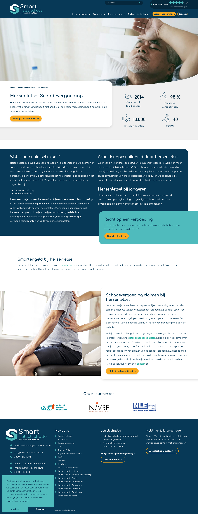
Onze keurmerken (99, 393)
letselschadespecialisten (142, 337)
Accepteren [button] (41, 509)
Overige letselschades (114, 443)
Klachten (62, 464)
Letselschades (79, 14)
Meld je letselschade (24, 118)
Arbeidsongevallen (112, 439)
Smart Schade (65, 436)
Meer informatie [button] (21, 501)
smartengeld (68, 265)
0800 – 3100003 (160, 4)
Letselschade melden (164, 14)
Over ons (97, 14)
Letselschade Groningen (70, 485)
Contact (183, 14)
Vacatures (63, 439)
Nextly (73, 510)
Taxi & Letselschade (138, 14)
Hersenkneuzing (23, 193)
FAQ (60, 457)
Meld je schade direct (121, 371)
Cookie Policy (64, 450)
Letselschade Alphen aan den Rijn (75, 474)
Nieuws (61, 460)
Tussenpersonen (116, 14)
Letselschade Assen (68, 495)
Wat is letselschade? (113, 446)
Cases (61, 446)
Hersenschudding (24, 190)
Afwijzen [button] (15, 509)
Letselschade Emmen (69, 488)
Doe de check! (115, 236)
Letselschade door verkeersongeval (120, 436)
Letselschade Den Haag (70, 492)
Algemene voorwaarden (70, 453)
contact (141, 363)
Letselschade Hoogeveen (70, 481)
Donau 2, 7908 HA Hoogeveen (29, 463)
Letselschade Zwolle (68, 478)
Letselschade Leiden (68, 471)
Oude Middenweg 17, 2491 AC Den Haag (30, 447)
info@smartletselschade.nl (28, 452)
